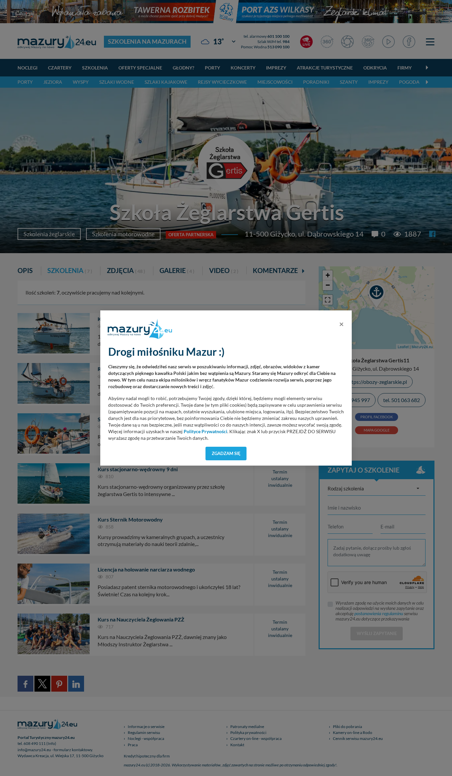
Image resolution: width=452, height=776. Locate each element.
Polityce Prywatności (205, 431)
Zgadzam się (226, 453)
